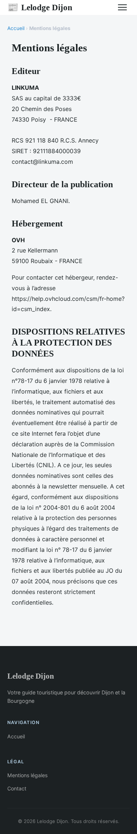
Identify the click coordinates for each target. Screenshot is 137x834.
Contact (16, 788)
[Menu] (122, 7)
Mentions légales (27, 775)
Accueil (15, 28)
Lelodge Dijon (39, 7)
